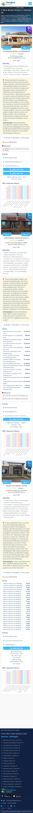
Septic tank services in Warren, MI (12, 781)
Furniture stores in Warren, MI (11, 753)
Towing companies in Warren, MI (12, 784)
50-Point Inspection (11, 18)
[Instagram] (8, 806)
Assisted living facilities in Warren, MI (13, 742)
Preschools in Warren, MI (10, 776)
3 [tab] (16, 230)
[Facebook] (1, 806)
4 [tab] (17, 230)
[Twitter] (4, 806)
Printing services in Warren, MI (11, 779)
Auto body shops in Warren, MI (11, 745)
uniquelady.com (10, 644)
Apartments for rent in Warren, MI (12, 740)
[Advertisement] (16, 712)
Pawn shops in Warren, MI (10, 771)
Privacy (3, 808)
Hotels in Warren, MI (8, 758)
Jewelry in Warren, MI (9, 761)
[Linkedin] (14, 806)
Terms (9, 808)
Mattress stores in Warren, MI (11, 768)
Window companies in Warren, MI (12, 786)
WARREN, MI (12, 7)
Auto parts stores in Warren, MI (11, 748)
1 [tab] (13, 230)
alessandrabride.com (12, 166)
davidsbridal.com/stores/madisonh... (15, 416)
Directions (22, 58)
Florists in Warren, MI (9, 763)
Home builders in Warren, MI (11, 755)
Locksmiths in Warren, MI (10, 766)
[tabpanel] (16, 37)
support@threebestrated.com (13, 800)
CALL (7, 48)
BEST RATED (4, 7)
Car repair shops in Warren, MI (11, 750)
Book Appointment (11, 158)
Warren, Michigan (9, 736)
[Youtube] (11, 806)
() (21, 53)
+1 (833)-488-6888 (11, 803)
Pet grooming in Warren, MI (10, 773)
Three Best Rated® (16, 811)
